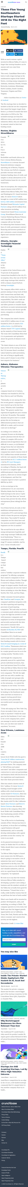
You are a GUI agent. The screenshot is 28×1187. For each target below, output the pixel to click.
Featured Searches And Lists (9, 1167)
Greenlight (10, 285)
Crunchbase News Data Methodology (11, 1112)
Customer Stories (6, 1158)
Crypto (16, 1061)
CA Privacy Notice (6, 1125)
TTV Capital (15, 329)
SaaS (17, 973)
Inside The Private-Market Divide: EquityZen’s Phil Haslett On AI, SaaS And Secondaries (14, 979)
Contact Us (4, 1143)
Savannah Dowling (5, 27)
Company (4, 1132)
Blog (3, 1140)
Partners (4, 1137)
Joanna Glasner (5, 1077)
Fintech (21, 1061)
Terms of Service (6, 1117)
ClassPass (7, 599)
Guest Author (4, 1029)
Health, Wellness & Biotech (8, 1063)
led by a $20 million (8, 202)
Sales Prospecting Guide (8, 1178)
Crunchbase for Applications (8, 1155)
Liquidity (16, 972)
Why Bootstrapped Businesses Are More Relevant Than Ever (11, 1023)
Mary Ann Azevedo (5, 986)
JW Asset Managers (13, 462)
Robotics (12, 973)
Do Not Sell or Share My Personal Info (11, 1122)
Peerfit (3, 552)
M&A (21, 972)
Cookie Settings (5, 1120)
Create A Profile (5, 1173)
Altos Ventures (10, 804)
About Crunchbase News (8, 1109)
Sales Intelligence (6, 1175)
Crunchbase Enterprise (7, 1152)
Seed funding (23, 1063)
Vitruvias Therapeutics (3, 374)
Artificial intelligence (7, 972)
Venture (22, 1018)
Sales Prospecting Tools (7, 1180)
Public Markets (5, 973)
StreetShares (5, 162)
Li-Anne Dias (18, 923)
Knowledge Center (6, 1170)
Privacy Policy (5, 1114)
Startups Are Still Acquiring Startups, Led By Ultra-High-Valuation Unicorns (14, 1070)
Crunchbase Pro (6, 1150)
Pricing (3, 1160)
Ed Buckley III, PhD (13, 630)
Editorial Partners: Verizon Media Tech (11, 1106)
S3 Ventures (15, 794)
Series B (15, 197)
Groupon (17, 599)
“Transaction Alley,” (3, 257)
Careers (4, 1135)
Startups (3, 7)
